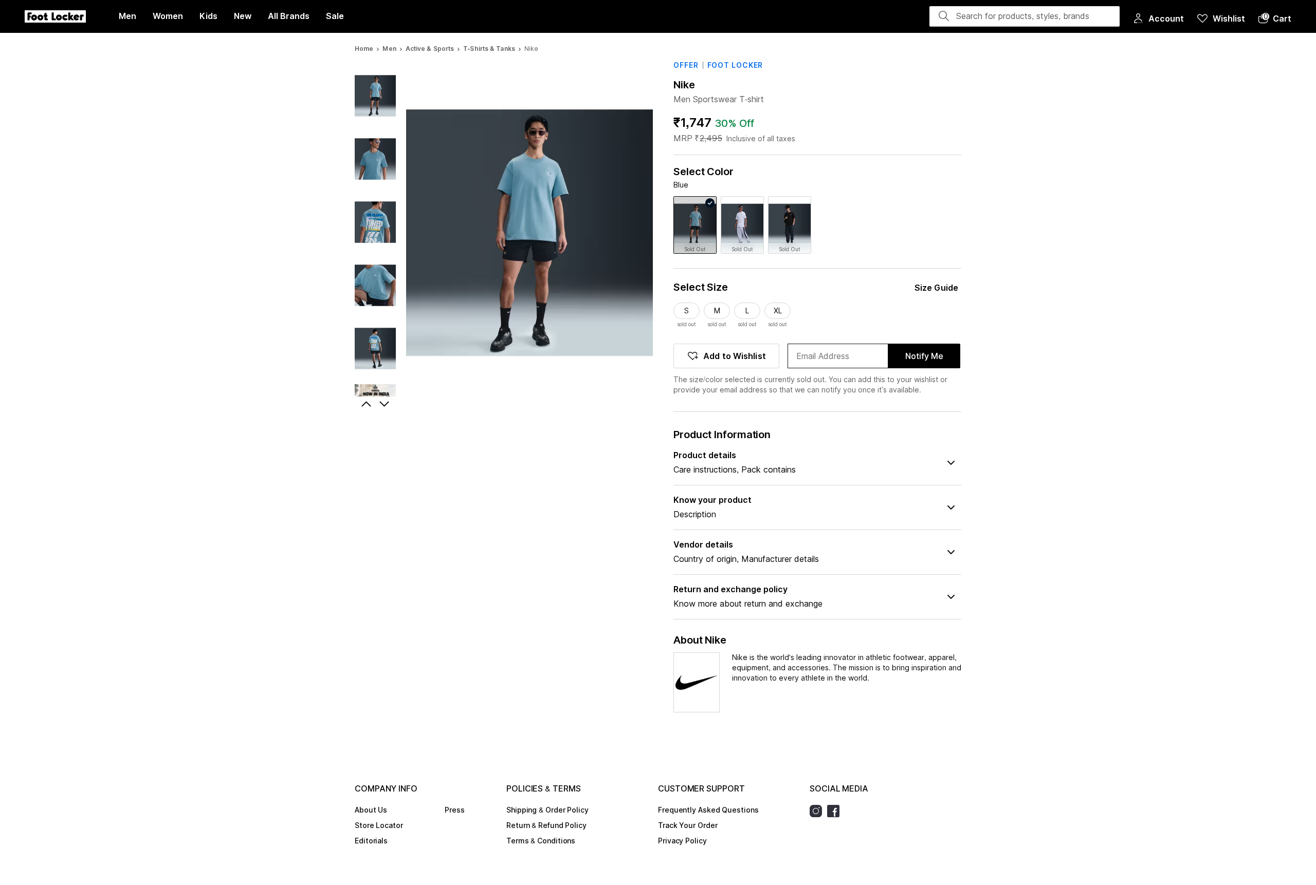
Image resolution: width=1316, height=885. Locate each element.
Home (364, 48)
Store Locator (379, 825)
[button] (1274, 18)
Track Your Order (687, 825)
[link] (695, 225)
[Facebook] (836, 811)
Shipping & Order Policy (547, 809)
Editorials (371, 840)
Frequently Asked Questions (708, 809)
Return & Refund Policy (546, 825)
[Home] (55, 16)
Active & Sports (430, 48)
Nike (684, 85)
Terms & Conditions (540, 840)
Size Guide (936, 288)
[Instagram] (818, 811)
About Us (371, 809)
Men (389, 48)
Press (455, 809)
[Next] (385, 404)
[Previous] (365, 404)
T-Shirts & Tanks (489, 48)
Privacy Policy (682, 840)
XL (778, 310)
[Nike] (696, 682)
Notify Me (924, 356)
